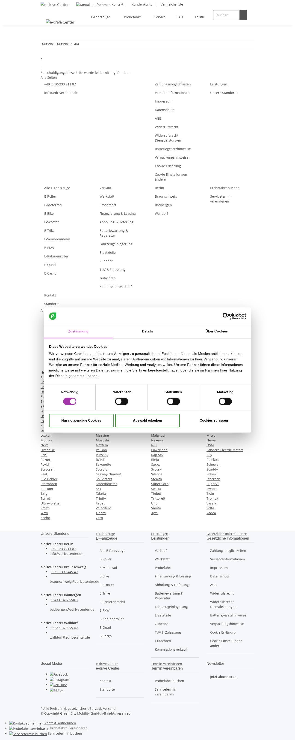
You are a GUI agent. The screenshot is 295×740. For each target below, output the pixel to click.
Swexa (156, 488)
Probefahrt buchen (224, 188)
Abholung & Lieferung (116, 222)
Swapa (211, 488)
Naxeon (157, 440)
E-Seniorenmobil (57, 239)
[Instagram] (59, 679)
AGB (158, 118)
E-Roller (50, 196)
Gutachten (108, 278)
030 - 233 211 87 (63, 549)
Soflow (211, 474)
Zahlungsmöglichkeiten (173, 84)
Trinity (101, 498)
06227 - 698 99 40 (64, 627)
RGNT (100, 459)
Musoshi (102, 440)
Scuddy (212, 469)
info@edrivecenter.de (61, 93)
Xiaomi (101, 513)
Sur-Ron (47, 488)
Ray (209, 455)
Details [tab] (147, 331)
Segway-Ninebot (108, 474)
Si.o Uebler (49, 479)
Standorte (51, 304)
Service (64, 733)
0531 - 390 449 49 (64, 572)
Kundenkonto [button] (141, 4)
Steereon (213, 479)
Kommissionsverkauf (116, 286)
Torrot (45, 498)
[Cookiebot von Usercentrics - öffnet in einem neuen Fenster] (226, 316)
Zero (99, 518)
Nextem (102, 445)
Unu (154, 503)
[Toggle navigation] (46, 13)
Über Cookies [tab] (217, 331)
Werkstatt (107, 196)
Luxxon (46, 435)
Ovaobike (48, 450)
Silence (156, 474)
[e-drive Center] (55, 4)
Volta (210, 508)
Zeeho (45, 518)
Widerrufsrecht (166, 127)
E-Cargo (50, 273)
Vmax (45, 508)
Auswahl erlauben (147, 421)
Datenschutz (164, 110)
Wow (44, 513)
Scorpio (101, 469)
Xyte (154, 513)
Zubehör (106, 261)
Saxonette (103, 464)
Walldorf (161, 213)
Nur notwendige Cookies (81, 421)
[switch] (121, 401)
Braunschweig (166, 196)
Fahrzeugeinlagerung (116, 244)
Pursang (102, 455)
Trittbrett (158, 498)
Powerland (159, 450)
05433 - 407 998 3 (64, 600)
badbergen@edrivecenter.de (72, 609)
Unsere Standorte (223, 93)
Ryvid (45, 464)
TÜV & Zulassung (113, 269)
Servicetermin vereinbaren (221, 198)
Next (44, 445)
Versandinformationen (172, 93)
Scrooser (47, 469)
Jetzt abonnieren (223, 676)
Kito (44, 425)
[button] (105, 534)
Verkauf (105, 188)
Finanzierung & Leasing (118, 213)
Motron (46, 440)
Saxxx (155, 464)
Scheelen (213, 464)
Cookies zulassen (214, 421)
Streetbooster (106, 484)
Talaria (101, 493)
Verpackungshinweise (172, 157)
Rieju (155, 459)
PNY (44, 455)
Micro (210, 435)
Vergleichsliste (171, 4)
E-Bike (49, 213)
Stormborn (49, 484)
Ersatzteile (108, 252)
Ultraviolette (50, 503)
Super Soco (159, 484)
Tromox (212, 498)
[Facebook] (59, 674)
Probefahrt (108, 205)
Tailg (44, 493)
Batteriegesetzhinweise (173, 149)
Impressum (163, 101)
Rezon (45, 459)
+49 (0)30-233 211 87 (60, 84)
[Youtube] (58, 684)
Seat (44, 474)
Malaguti (158, 435)
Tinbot (156, 493)
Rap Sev (157, 455)
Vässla (211, 503)
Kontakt (117, 4)
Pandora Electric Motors (224, 450)
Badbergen (163, 205)
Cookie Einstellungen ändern (171, 176)
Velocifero (103, 508)
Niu (154, 445)
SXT (98, 488)
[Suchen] (243, 15)
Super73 (212, 484)
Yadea (211, 513)
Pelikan (101, 450)
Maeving (102, 435)
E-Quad (50, 265)
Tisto (210, 493)
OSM (210, 445)
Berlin (159, 188)
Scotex (156, 469)
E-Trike (49, 230)
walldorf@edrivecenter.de (70, 637)
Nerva (211, 440)
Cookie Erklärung (168, 166)
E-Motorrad (53, 205)
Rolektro (212, 459)
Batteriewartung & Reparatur (114, 233)
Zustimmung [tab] (78, 331)
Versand (109, 708)
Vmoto (156, 508)
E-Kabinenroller (56, 256)
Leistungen (218, 84)
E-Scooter (51, 222)
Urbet (100, 503)
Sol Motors (104, 479)
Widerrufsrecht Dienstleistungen (168, 137)
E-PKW (49, 247)
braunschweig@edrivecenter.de (74, 581)
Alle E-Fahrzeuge (57, 188)
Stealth (156, 479)
